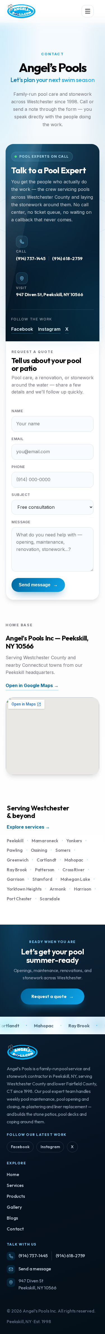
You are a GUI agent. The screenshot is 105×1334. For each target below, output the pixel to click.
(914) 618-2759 (67, 258)
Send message (38, 584)
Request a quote (52, 996)
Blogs (12, 1218)
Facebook (22, 329)
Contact (15, 1229)
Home (13, 1174)
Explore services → (28, 827)
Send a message (34, 1268)
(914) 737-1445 (30, 258)
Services (15, 1185)
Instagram (49, 329)
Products (16, 1196)
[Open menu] (87, 11)
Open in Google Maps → (32, 685)
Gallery (14, 1207)
